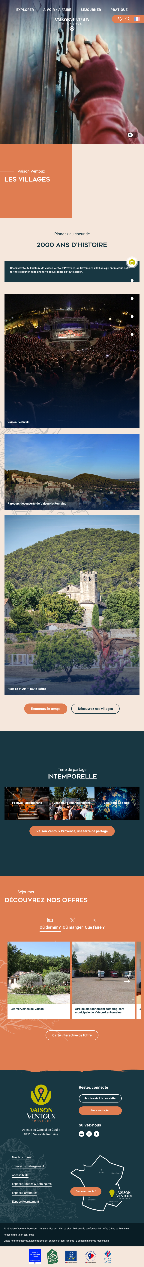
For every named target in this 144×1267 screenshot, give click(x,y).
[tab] (50, 923)
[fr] (137, 19)
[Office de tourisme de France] (107, 1256)
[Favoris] (120, 19)
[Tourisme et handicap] (71, 1256)
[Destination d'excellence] (90, 1256)
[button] (127, 19)
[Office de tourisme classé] (35, 1256)
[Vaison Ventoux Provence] (72, 24)
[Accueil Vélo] (52, 1256)
